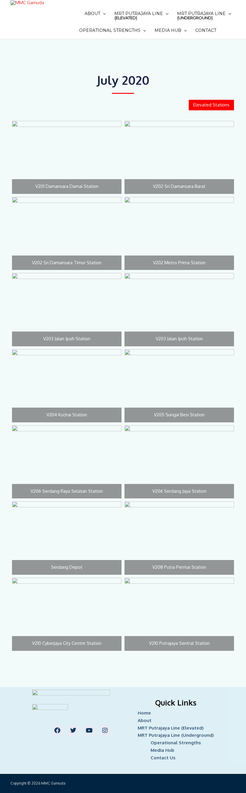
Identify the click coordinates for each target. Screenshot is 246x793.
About (92, 13)
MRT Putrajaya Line (138, 15)
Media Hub (167, 30)
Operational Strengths (109, 30)
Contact (205, 30)
